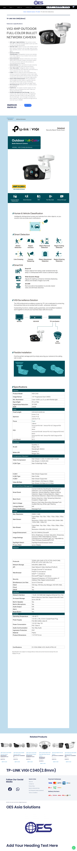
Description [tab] (10, 119)
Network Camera (31, 11)
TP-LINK (38, 11)
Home (4, 7)
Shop (11, 7)
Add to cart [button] (4, 761)
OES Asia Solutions (23, 807)
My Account (39, 7)
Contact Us (29, 7)
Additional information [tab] (21, 119)
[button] (73, 847)
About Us (19, 7)
